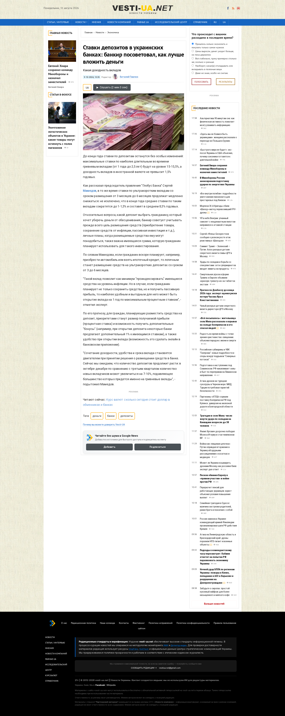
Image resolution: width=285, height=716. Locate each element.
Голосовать (201, 82)
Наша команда (107, 623)
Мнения (96, 22)
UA (224, 22)
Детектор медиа (179, 645)
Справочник (200, 22)
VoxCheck (144, 649)
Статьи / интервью (58, 22)
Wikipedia (111, 685)
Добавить (109, 447)
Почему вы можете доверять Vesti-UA (104, 424)
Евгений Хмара (56, 87)
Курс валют (51, 675)
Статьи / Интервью (55, 643)
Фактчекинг (139, 623)
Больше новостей (214, 604)
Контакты (124, 623)
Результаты (225, 82)
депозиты (126, 416)
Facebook (100, 685)
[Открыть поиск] (238, 8)
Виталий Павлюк (129, 77)
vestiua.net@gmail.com (169, 668)
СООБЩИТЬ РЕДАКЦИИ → (144, 668)
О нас (64, 623)
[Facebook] (227, 8)
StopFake (133, 649)
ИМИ (165, 645)
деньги (97, 416)
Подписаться (158, 447)
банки (110, 416)
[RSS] (233, 8)
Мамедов (89, 190)
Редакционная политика (83, 623)
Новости (80, 22)
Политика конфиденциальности (193, 623)
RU (215, 22)
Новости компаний (119, 22)
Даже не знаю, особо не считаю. (211, 73)
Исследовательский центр (171, 22)
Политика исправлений (161, 623)
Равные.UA (143, 22)
